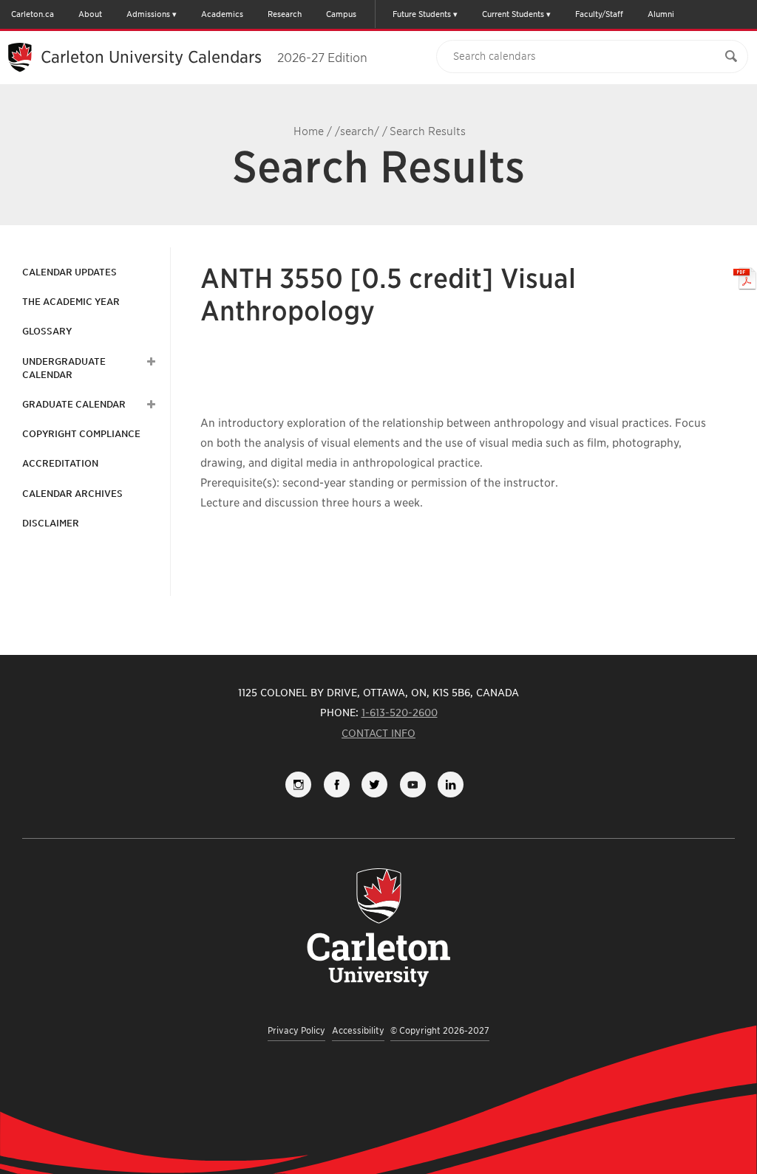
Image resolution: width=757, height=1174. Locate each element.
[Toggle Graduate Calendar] (149, 404)
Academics (222, 14)
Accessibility (358, 1030)
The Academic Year (71, 301)
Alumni (661, 14)
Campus (341, 14)
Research (285, 14)
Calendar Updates (69, 272)
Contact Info (378, 733)
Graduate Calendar (74, 404)
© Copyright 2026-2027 (439, 1030)
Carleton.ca (32, 14)
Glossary (47, 331)
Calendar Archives (72, 493)
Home (308, 131)
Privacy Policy (296, 1030)
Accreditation (60, 463)
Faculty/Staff (599, 14)
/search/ (357, 131)
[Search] (731, 56)
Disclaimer (50, 523)
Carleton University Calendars (204, 56)
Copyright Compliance (81, 433)
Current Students (513, 14)
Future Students (422, 14)
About (90, 14)
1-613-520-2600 (399, 712)
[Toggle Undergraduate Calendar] (149, 361)
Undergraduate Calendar (64, 368)
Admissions (148, 14)
